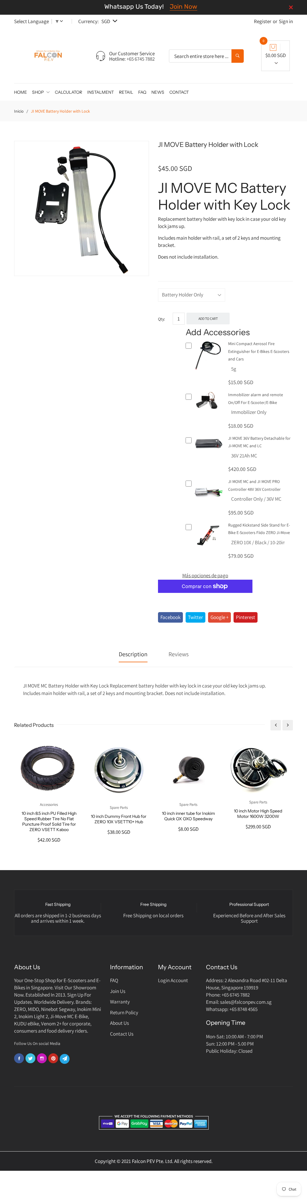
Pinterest (245, 617)
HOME (20, 92)
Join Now (183, 6)
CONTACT (179, 92)
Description (133, 654)
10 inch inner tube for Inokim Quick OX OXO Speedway (188, 816)
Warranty (120, 1001)
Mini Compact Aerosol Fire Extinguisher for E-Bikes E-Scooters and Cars (258, 351)
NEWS (157, 92)
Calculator (68, 92)
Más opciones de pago (205, 575)
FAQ (142, 92)
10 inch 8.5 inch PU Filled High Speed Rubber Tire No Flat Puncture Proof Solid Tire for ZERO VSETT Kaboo (49, 821)
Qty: (161, 319)
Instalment (100, 92)
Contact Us (121, 1034)
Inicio (19, 111)
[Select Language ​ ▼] (62, 21)
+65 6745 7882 (141, 59)
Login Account (173, 980)
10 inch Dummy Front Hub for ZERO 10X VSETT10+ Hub (118, 819)
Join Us (117, 991)
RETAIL (126, 92)
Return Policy (124, 1012)
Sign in (286, 21)
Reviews (178, 654)
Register (262, 21)
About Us (119, 1023)
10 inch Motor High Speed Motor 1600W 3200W (258, 813)
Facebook (170, 617)
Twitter (195, 617)
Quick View (208, 369)
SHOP (38, 92)
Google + (219, 617)
